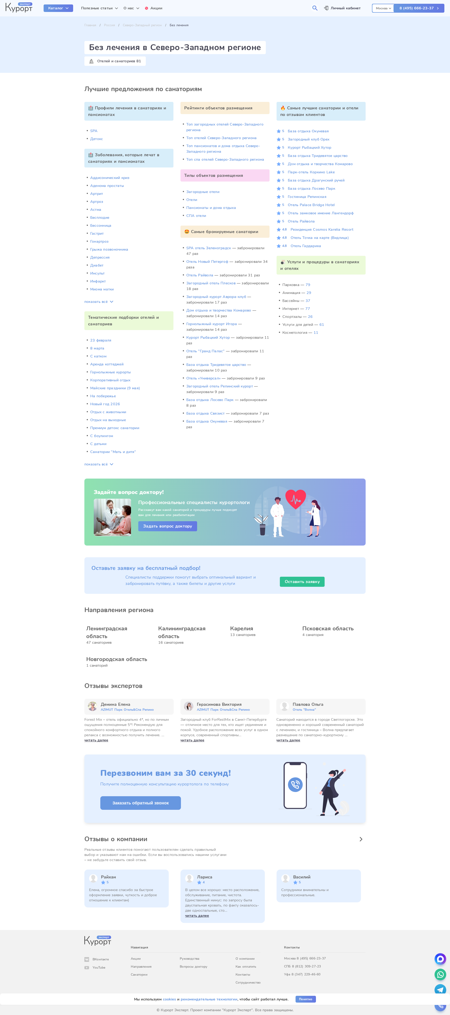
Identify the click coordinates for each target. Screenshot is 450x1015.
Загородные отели (202, 191)
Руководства (189, 958)
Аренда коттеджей (107, 364)
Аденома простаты (107, 185)
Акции (136, 958)
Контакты (243, 974)
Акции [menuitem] (156, 8)
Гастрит (97, 233)
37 (308, 300)
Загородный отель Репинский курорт (219, 386)
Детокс (96, 138)
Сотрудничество (248, 982)
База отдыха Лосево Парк (210, 399)
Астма (95, 209)
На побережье (103, 396)
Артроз (96, 201)
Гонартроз (99, 241)
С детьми (98, 443)
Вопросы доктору (193, 966)
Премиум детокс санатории (114, 428)
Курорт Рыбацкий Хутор (208, 337)
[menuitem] (58, 8)
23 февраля (100, 340)
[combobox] (383, 7)
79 (308, 284)
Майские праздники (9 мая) (115, 388)
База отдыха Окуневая (206, 421)
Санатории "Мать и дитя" (113, 451)
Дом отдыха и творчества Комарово (218, 310)
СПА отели (196, 215)
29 (309, 292)
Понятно (305, 999)
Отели (191, 199)
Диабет (96, 265)
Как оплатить (246, 966)
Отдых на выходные (108, 420)
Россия (109, 25)
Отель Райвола (199, 275)
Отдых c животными (108, 412)
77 (307, 308)
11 (316, 332)
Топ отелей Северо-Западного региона (221, 138)
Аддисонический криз (110, 177)
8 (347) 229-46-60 (306, 974)
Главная (90, 25)
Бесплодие (99, 217)
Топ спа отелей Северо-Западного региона (225, 159)
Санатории (139, 974)
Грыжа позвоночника (109, 249)
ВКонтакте (101, 959)
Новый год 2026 (105, 404)
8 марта (97, 348)
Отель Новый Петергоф (207, 261)
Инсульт (97, 273)
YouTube (99, 967)
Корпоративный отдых (110, 380)
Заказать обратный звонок (140, 803)
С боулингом (101, 436)
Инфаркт (98, 281)
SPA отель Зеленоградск (208, 248)
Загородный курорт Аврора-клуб (216, 296)
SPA (94, 131)
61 (321, 324)
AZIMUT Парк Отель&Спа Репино (127, 709)
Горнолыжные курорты (110, 372)
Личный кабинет (346, 8)
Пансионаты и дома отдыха (211, 207)
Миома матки (102, 289)
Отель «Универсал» (203, 378)
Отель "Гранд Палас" (205, 351)
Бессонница (100, 225)
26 (310, 316)
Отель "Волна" (304, 709)
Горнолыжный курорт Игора (211, 324)
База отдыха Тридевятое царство (216, 364)
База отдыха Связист (205, 413)
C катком (98, 356)
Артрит (96, 193)
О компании (245, 958)
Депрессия (100, 257)
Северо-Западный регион (142, 25)
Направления (141, 966)
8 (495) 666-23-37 (417, 8)
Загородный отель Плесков (211, 283)
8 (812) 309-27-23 (306, 966)
